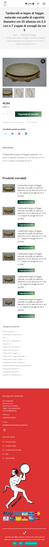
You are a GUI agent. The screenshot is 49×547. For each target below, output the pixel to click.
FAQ (6, 454)
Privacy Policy (10, 442)
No (21, 543)
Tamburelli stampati (10, 372)
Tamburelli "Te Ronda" (11, 347)
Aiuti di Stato (10, 458)
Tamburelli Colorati (10, 350)
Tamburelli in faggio (17, 122)
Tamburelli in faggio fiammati (13, 356)
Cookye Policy (10, 446)
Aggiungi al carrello (28, 114)
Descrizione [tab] (8, 147)
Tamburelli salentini (10, 369)
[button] (43, 61)
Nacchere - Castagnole (11, 341)
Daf (4, 338)
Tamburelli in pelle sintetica (13, 362)
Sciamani (6, 344)
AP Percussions (8, 331)
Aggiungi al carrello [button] (26, 202)
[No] (46, 540)
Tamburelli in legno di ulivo (13, 359)
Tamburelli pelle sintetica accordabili (16, 365)
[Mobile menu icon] (43, 3)
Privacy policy (31, 543)
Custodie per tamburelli (11, 334)
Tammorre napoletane (11, 375)
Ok (15, 543)
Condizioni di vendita (13, 450)
